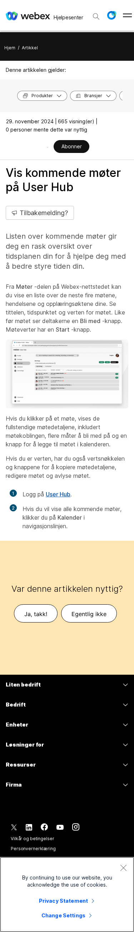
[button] (111, 15)
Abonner (71, 146)
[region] (67, 894)
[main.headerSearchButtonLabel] (96, 14)
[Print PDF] (48, 147)
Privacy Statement (63, 901)
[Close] (123, 867)
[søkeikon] (96, 16)
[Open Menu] (127, 15)
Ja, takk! (35, 614)
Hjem (9, 47)
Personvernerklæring (33, 848)
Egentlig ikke (88, 614)
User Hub (58, 494)
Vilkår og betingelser (32, 838)
